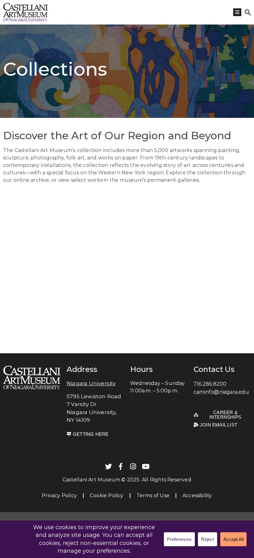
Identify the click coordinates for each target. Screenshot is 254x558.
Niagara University (91, 383)
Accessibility (197, 495)
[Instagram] (133, 466)
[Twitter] (108, 466)
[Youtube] (145, 466)
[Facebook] (120, 466)
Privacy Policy (59, 495)
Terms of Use (153, 495)
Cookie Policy (107, 495)
